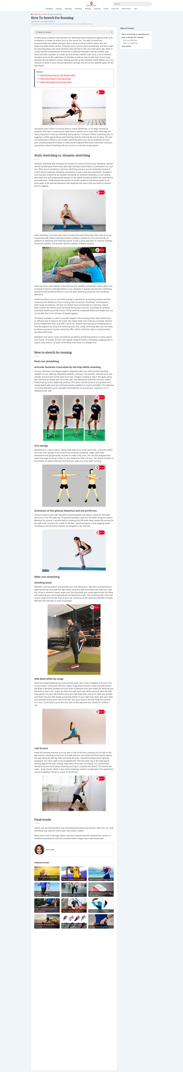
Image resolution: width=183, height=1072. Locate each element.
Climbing (78, 9)
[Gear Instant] (32, 14)
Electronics (126, 9)
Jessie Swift (36, 21)
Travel (105, 9)
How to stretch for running (132, 37)
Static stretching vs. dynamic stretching (136, 34)
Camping (49, 9)
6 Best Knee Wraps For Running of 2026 (55, 79)
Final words (126, 46)
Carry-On (115, 9)
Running (37, 14)
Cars (135, 9)
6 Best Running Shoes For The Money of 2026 (57, 75)
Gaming (97, 9)
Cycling (59, 9)
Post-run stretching (130, 40)
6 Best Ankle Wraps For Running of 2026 (55, 82)
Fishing (88, 9)
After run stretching (130, 43)
